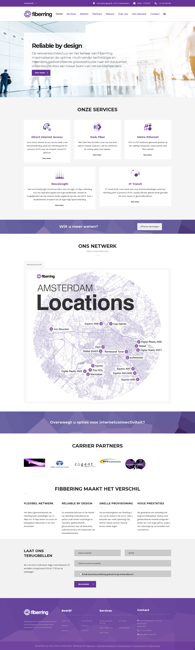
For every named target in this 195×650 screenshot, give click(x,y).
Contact (154, 14)
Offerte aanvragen (149, 226)
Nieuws (110, 14)
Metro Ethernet (106, 628)
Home (59, 14)
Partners (97, 14)
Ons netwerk (139, 14)
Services (71, 14)
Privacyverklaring (124, 646)
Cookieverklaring (140, 646)
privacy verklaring (99, 574)
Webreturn (91, 646)
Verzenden (83, 584)
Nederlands (29, 3)
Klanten (84, 14)
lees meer (40, 73)
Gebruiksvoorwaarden (106, 646)
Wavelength (124, 628)
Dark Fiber (104, 632)
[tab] (34, 264)
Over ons (123, 14)
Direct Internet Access (105, 622)
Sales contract (154, 646)
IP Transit (123, 621)
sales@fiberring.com (147, 634)
